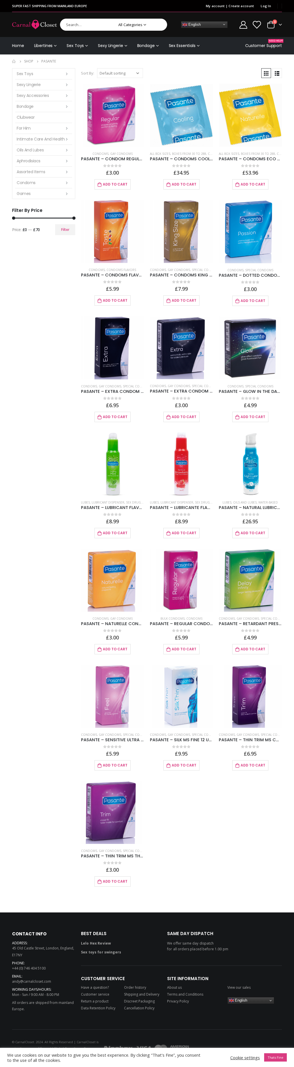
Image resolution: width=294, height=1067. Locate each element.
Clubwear (26, 117)
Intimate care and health (41, 139)
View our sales (239, 987)
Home (18, 45)
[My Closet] (256, 24)
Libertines (43, 45)
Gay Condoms (121, 154)
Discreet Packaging (139, 1001)
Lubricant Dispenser (108, 502)
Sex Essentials (182, 45)
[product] (112, 115)
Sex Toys (75, 45)
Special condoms (206, 270)
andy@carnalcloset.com (31, 981)
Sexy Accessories (33, 95)
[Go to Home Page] (14, 61)
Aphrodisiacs (28, 161)
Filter (65, 229)
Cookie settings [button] (245, 1057)
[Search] (159, 24)
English (194, 24)
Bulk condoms (172, 619)
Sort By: (87, 73)
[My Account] (243, 24)
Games (24, 193)
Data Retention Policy (98, 1008)
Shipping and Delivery (141, 994)
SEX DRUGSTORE (138, 502)
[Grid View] (266, 73)
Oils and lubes (245, 502)
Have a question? (95, 987)
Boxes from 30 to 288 (189, 154)
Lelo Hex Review (96, 943)
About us (174, 987)
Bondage (146, 45)
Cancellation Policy (139, 1008)
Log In (266, 6)
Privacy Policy (178, 1001)
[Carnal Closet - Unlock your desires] (34, 24)
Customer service (95, 994)
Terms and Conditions (185, 994)
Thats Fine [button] (275, 1057)
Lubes (85, 502)
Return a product (95, 1001)
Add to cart (115, 184)
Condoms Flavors (121, 270)
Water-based (268, 502)
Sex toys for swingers (101, 952)
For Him (24, 128)
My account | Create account (230, 6)
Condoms (100, 154)
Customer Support (263, 43)
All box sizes (160, 154)
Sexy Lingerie (110, 45)
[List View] (277, 73)
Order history (135, 987)
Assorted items (31, 172)
